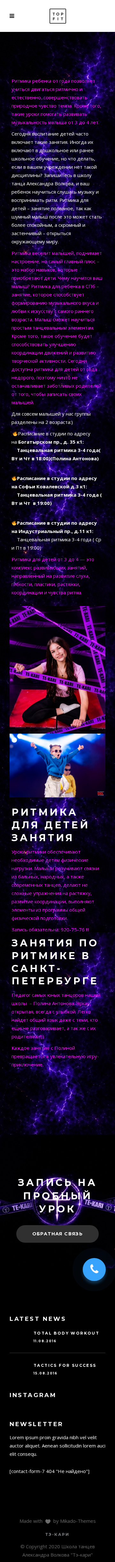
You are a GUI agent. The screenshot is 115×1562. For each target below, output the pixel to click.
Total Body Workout (66, 1333)
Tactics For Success (65, 1365)
